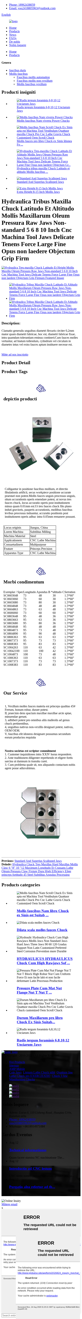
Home (13, 27)
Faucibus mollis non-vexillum (34, 80)
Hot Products (17, 1062)
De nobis (14, 41)
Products (14, 31)
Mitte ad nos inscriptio (15, 354)
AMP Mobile (17, 1069)
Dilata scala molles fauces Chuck (42, 930)
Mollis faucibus (18, 73)
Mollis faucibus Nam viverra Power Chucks (43, 120)
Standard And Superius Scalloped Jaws (40, 181)
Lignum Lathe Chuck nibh (39, 1072)
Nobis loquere (17, 45)
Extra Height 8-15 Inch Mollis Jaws (38, 191)
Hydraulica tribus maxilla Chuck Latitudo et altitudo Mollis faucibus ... (43, 170)
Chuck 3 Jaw (60, 1075)
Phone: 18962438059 (22, 4)
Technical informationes (27, 1150)
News (12, 34)
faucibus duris (17, 70)
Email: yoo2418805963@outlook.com (32, 8)
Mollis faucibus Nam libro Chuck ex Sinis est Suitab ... (43, 913)
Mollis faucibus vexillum (32, 84)
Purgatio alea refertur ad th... (32, 1187)
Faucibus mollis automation (33, 77)
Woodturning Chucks (22, 1079)
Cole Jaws (15, 1072)
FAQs (12, 38)
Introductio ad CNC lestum (30, 1169)
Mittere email (9, 1204)
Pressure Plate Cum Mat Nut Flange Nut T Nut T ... (39, 990)
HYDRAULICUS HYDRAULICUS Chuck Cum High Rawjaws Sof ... (45, 961)
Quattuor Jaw (65, 1072)
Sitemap (14, 1065)
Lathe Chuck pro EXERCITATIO (29, 1075)
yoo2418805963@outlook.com (28, 1123)
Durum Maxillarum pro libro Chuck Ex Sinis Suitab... (40, 1020)
